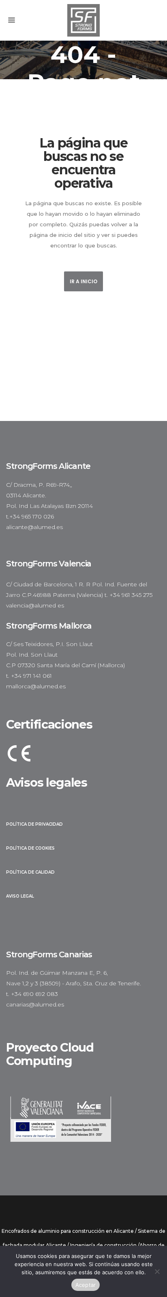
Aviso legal (20, 896)
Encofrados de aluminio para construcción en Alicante (68, 1231)
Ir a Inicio (83, 281)
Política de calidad (30, 872)
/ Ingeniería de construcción (102, 1245)
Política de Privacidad (34, 824)
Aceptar (85, 1285)
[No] (157, 1271)
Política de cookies (30, 848)
